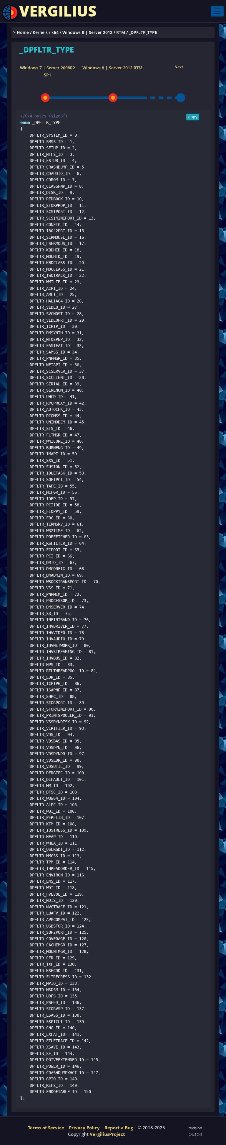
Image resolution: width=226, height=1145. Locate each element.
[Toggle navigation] (217, 11)
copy (192, 116)
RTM (120, 32)
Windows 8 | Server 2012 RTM (112, 68)
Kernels (40, 32)
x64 (55, 32)
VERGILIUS (58, 11)
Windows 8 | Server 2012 (87, 32)
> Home (21, 32)
